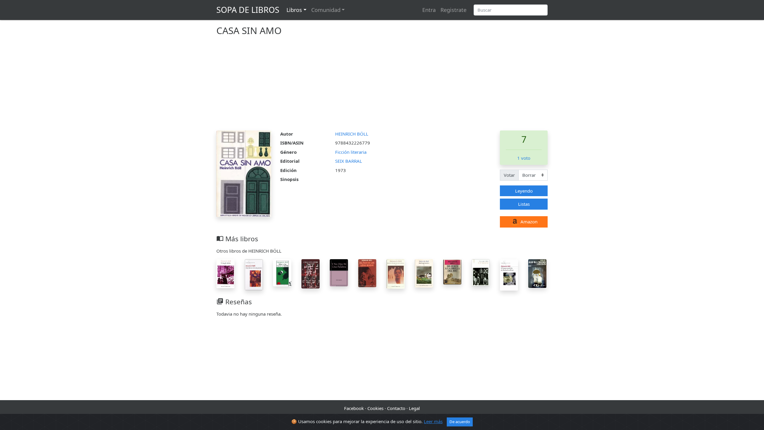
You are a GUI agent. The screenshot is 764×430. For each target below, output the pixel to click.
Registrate (453, 9)
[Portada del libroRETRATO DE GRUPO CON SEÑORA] (395, 274)
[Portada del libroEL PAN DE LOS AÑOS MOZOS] (367, 273)
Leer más (433, 421)
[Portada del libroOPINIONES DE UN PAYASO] (254, 274)
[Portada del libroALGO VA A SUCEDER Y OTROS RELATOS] (537, 273)
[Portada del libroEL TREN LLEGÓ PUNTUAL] (481, 272)
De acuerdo (459, 421)
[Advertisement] (382, 86)
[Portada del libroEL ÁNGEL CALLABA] (225, 273)
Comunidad (326, 9)
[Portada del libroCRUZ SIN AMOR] (310, 273)
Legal (414, 408)
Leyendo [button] (524, 191)
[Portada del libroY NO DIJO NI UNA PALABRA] (339, 272)
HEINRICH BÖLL (351, 134)
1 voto (523, 158)
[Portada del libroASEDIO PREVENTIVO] (424, 273)
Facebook (354, 408)
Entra (429, 9)
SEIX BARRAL (348, 161)
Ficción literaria (350, 152)
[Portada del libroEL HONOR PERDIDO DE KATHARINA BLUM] (509, 274)
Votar (509, 175)
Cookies (375, 408)
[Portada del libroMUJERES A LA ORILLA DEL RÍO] (452, 271)
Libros (294, 9)
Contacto (396, 408)
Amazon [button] (528, 222)
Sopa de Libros (247, 9)
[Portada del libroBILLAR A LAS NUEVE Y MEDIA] (282, 272)
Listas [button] (524, 204)
